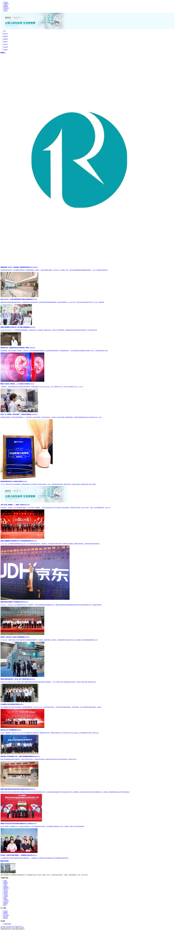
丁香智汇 (5, 9)
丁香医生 (5, 5)
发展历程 (5, 49)
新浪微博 (5, 6)
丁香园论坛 (6, 3)
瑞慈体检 (5, 39)
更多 (7, 861)
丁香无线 (5, 2)
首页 (4, 31)
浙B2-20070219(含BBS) (6, 927)
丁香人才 (5, 10)
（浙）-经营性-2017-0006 (18, 927)
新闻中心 (3, 52)
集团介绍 (5, 33)
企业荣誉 (5, 47)
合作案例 (5, 892)
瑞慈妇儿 (5, 41)
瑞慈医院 (5, 36)
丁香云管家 (6, 8)
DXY (12, 926)
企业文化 (5, 44)
